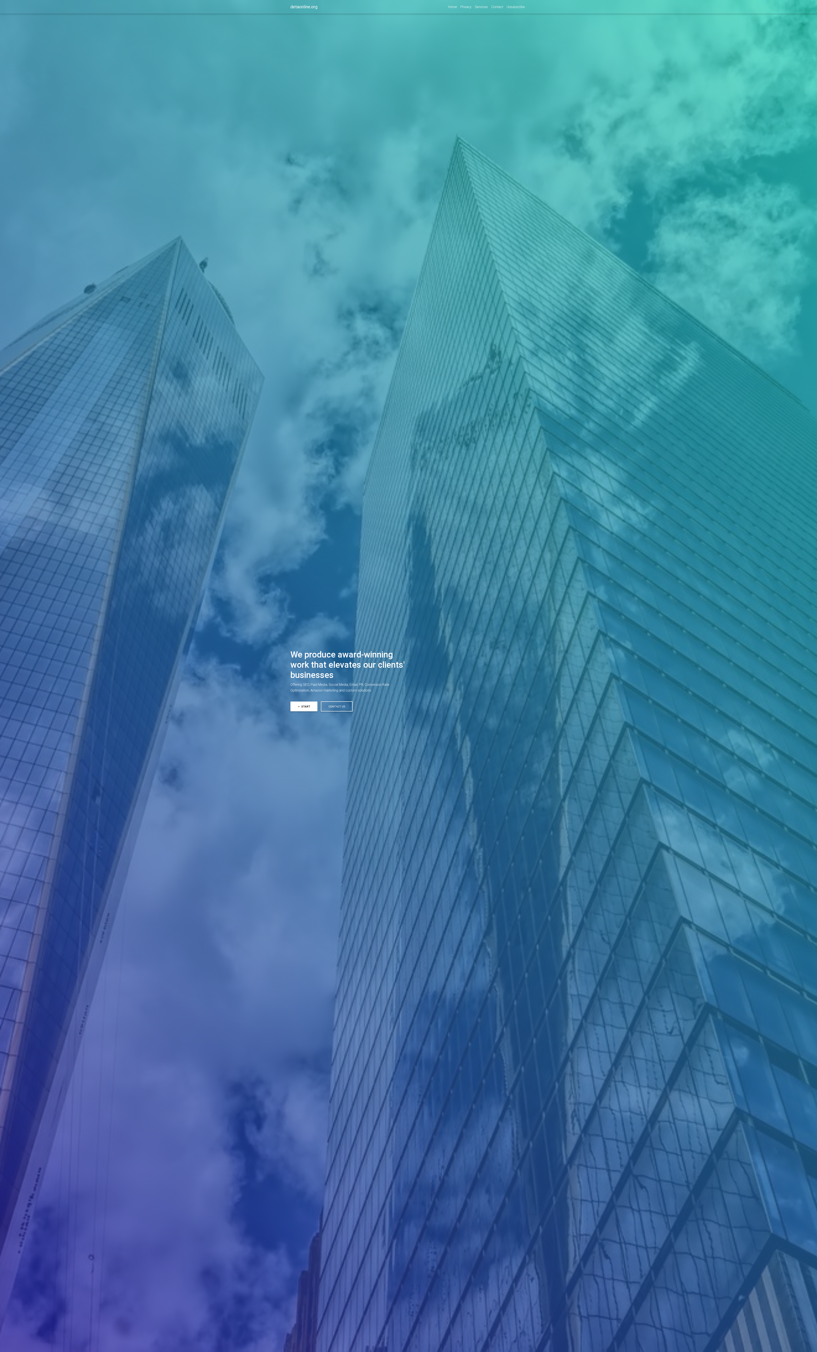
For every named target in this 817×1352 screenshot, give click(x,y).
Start (305, 706)
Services (481, 7)
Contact (497, 7)
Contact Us (337, 706)
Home (452, 7)
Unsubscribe (516, 7)
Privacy (465, 7)
